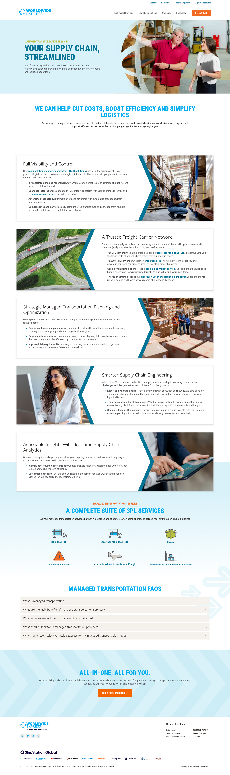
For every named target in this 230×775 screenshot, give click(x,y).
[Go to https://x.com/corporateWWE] (38, 736)
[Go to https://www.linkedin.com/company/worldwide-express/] (22, 736)
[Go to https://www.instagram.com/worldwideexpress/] (28, 736)
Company (166, 13)
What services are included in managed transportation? (58, 618)
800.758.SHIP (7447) (200, 730)
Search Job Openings (201, 733)
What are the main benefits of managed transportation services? (64, 609)
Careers (153, 3)
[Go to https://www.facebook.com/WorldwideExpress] (33, 736)
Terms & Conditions (200, 767)
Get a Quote (201, 13)
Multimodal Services (124, 13)
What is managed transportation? (44, 601)
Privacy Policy (186, 767)
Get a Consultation (173, 733)
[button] (115, 601)
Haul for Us (166, 3)
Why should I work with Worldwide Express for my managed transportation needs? (75, 635)
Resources (181, 13)
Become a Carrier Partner (175, 737)
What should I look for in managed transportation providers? (61, 627)
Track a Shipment (182, 3)
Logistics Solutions (148, 13)
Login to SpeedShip (203, 3)
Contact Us (197, 737)
